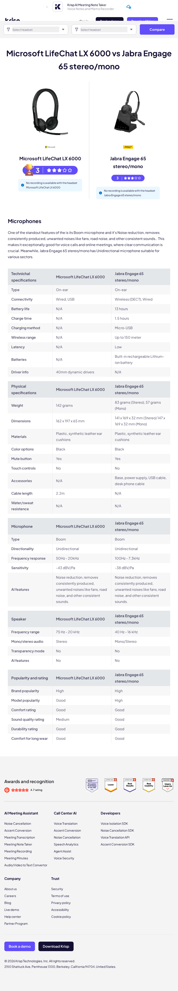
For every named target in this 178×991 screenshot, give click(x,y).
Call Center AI (65, 813)
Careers (10, 896)
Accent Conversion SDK (117, 844)
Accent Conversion (17, 830)
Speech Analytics (66, 844)
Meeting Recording (18, 851)
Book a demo (20, 946)
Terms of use (60, 896)
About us (10, 889)
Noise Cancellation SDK (117, 830)
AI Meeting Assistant (21, 813)
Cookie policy (61, 916)
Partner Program (16, 923)
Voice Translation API (115, 837)
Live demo (11, 910)
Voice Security (64, 858)
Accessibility (60, 910)
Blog (7, 903)
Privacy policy (61, 903)
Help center (12, 916)
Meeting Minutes (16, 858)
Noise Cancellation (17, 823)
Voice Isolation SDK (114, 823)
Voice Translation (65, 823)
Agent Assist (62, 851)
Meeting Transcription (19, 837)
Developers (110, 813)
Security (57, 889)
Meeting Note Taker (18, 844)
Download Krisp (56, 946)
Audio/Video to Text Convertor (25, 865)
